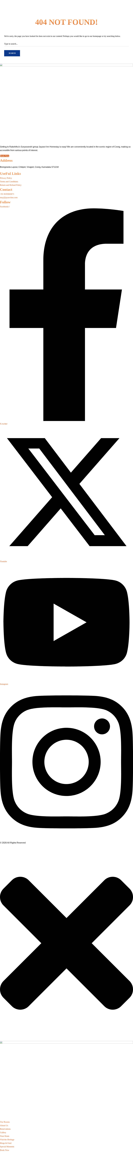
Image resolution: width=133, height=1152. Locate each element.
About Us (4, 3)
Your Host (24, 3)
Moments (27, 241)
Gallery (32, 3)
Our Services (36, 241)
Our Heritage (5, 241)
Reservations (14, 3)
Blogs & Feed (17, 241)
